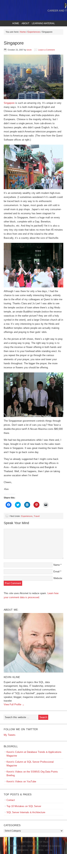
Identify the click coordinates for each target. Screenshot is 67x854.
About (25, 23)
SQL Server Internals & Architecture (26, 812)
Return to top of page (35, 842)
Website (57, 578)
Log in (48, 850)
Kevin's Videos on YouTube (21, 781)
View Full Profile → (14, 704)
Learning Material (43, 23)
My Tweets (9, 735)
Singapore (9, 103)
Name (56, 564)
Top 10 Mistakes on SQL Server (24, 806)
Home (15, 23)
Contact (11, 800)
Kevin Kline (12, 677)
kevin (29, 50)
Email (56, 571)
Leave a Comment (46, 50)
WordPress (36, 850)
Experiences (27, 516)
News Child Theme (37, 846)
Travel (36, 516)
